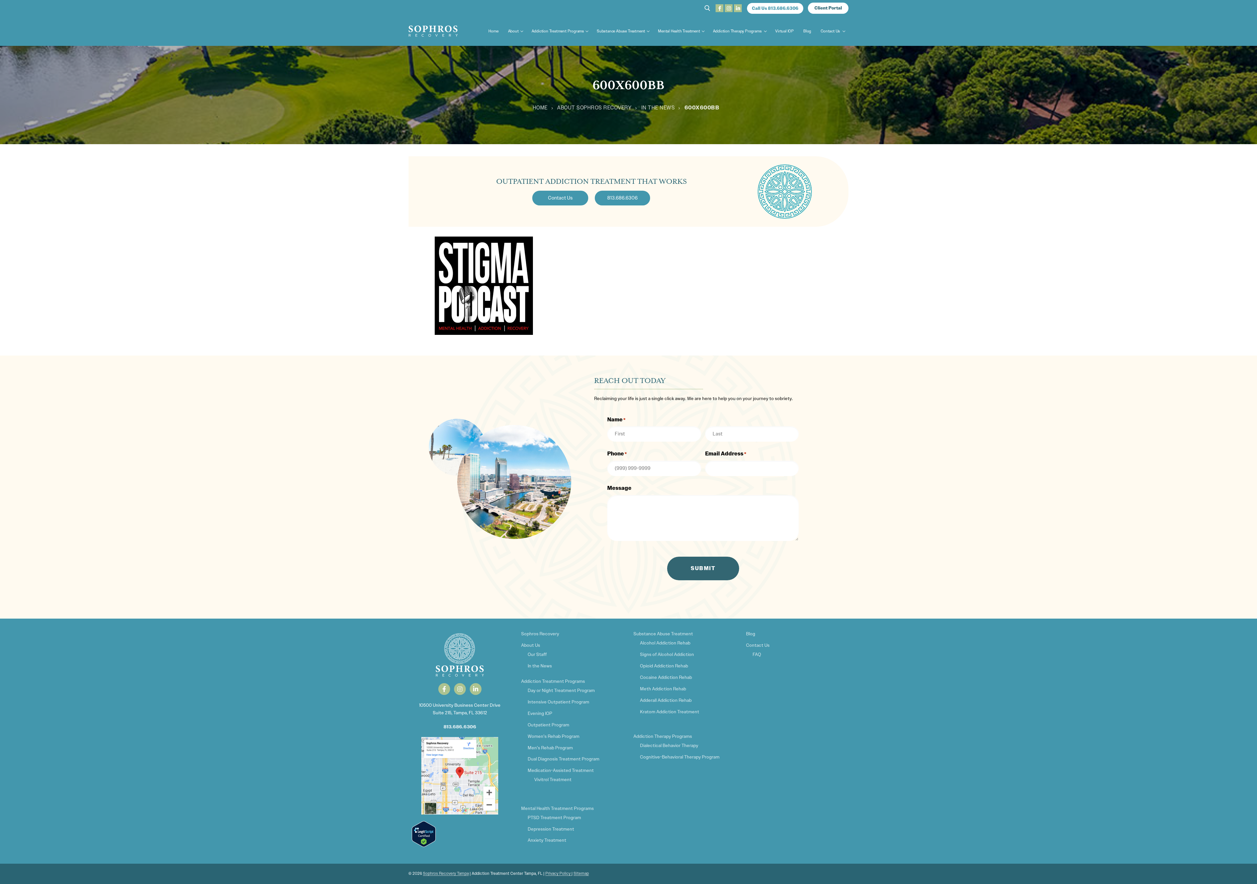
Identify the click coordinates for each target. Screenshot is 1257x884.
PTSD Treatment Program (554, 817)
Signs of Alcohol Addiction (667, 654)
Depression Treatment (551, 829)
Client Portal (828, 8)
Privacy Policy (558, 873)
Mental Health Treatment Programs (557, 808)
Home (540, 107)
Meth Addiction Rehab (663, 689)
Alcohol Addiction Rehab (665, 643)
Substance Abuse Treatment (663, 634)
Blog (750, 634)
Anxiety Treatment (547, 840)
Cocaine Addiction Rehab (666, 677)
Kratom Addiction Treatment (669, 712)
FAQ (757, 654)
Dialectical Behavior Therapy (669, 745)
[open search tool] (707, 8)
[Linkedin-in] (476, 689)
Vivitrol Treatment (553, 779)
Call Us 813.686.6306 (775, 8)
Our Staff (537, 654)
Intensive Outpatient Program (558, 702)
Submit (703, 568)
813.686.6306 (460, 727)
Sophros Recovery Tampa (446, 873)
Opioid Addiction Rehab (664, 666)
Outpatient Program (548, 725)
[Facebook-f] (444, 689)
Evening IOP (540, 713)
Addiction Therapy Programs (662, 736)
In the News (658, 107)
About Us (530, 645)
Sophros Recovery (540, 634)
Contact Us (758, 645)
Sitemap (581, 873)
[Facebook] (719, 8)
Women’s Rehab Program (553, 736)
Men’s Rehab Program (550, 748)
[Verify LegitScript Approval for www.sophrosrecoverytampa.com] (424, 845)
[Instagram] (729, 8)
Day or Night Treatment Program (561, 690)
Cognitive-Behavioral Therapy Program (680, 757)
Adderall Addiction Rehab (666, 700)
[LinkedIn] (738, 8)
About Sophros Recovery (594, 107)
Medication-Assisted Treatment (561, 770)
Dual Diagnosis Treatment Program (563, 759)
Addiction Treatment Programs (553, 681)
